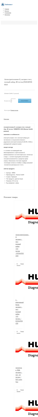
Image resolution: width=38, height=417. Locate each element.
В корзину (24, 101)
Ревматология (14, 110)
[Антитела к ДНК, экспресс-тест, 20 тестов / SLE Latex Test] (19, 349)
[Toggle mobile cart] (2, 18)
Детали (21, 263)
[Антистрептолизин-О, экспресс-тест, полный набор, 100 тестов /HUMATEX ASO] (19, 216)
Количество (7, 101)
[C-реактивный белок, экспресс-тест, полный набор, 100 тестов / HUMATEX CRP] (19, 281)
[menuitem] (21, 9)
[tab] (19, 119)
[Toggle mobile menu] (1, 18)
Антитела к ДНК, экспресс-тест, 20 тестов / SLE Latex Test (18, 375)
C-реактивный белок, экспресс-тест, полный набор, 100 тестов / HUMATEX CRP (19, 311)
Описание (6, 119)
